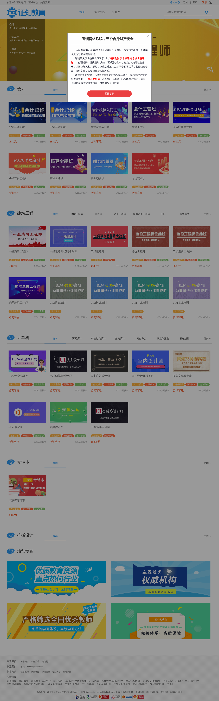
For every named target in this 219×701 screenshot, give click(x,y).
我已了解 (109, 93)
